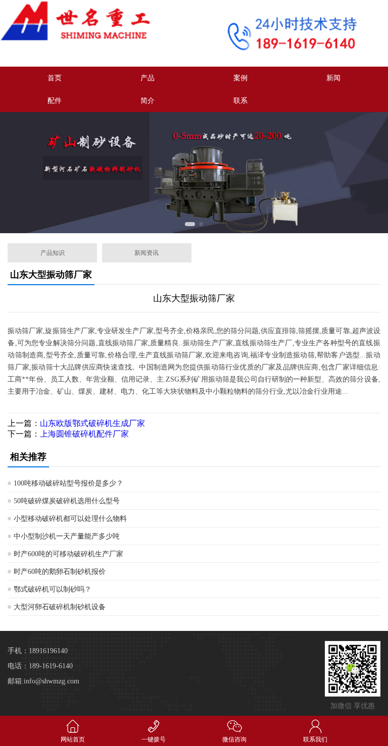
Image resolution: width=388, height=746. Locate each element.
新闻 (333, 78)
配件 (54, 100)
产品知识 (52, 252)
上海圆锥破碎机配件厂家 (84, 434)
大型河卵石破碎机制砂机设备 (60, 607)
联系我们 (315, 739)
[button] (187, 224)
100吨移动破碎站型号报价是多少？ (68, 483)
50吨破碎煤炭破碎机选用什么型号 (67, 501)
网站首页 (73, 739)
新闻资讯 (146, 252)
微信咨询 (234, 739)
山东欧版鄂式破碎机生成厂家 (92, 423)
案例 (240, 78)
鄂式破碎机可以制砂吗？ (52, 589)
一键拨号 (153, 739)
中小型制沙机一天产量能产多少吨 (67, 536)
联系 (240, 100)
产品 (147, 78)
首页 (54, 78)
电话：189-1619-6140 (40, 666)
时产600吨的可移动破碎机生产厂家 (68, 554)
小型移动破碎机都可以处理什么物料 (70, 518)
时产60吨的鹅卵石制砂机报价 (60, 571)
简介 (147, 100)
